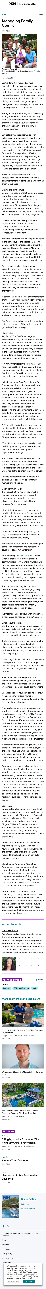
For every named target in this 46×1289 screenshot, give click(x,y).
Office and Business (21, 988)
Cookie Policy (7, 1263)
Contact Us (6, 1249)
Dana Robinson (10, 930)
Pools (34, 988)
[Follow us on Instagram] (7, 1226)
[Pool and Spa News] (23, 3)
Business (5, 14)
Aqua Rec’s (25, 555)
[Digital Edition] (10, 1216)
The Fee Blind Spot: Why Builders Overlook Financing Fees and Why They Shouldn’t (20, 1112)
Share (40, 14)
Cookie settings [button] (13, 1281)
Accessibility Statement (10, 1258)
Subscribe (25, 1204)
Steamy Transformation (15, 1160)
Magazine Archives (28, 1209)
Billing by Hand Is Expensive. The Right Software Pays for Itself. (20, 1141)
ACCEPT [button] (29, 1281)
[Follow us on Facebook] (3, 1226)
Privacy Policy (7, 1254)
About (4, 1240)
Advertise (5, 1245)
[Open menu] (42, 4)
